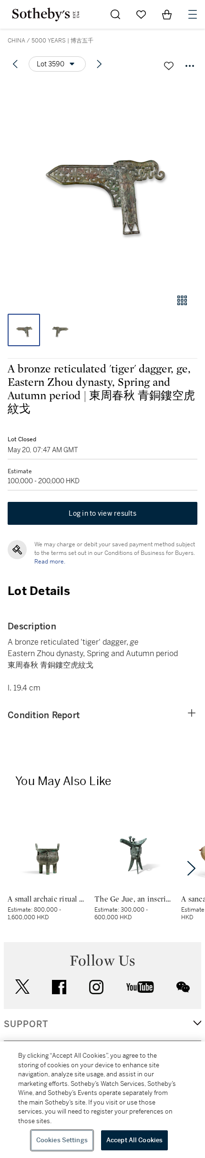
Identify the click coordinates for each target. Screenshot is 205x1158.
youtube (140, 987)
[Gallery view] (182, 300)
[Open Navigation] (192, 14)
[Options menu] (189, 65)
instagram (96, 987)
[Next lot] (99, 64)
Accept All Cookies (134, 1140)
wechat (183, 987)
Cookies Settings (62, 1140)
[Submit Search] (115, 14)
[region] (102, 1099)
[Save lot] (168, 66)
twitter (22, 986)
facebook (59, 987)
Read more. (49, 561)
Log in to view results (102, 513)
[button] (102, 183)
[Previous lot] (15, 64)
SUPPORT (26, 1024)
